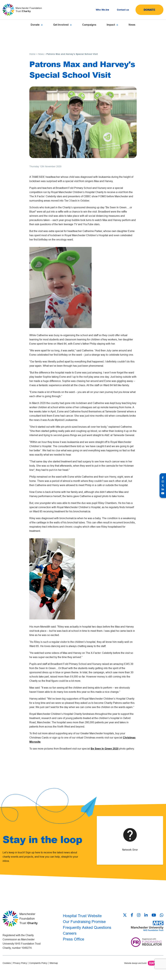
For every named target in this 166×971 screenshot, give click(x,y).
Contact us (123, 9)
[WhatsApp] (161, 915)
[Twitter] (126, 915)
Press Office (73, 939)
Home (32, 54)
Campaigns (89, 24)
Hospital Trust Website (82, 916)
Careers (70, 933)
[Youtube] (154, 915)
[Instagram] (138, 915)
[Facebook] (132, 915)
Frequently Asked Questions (87, 927)
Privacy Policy (20, 963)
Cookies (7, 963)
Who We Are (102, 9)
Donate (149, 10)
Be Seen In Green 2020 (105, 748)
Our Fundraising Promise (84, 921)
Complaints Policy (38, 963)
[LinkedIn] (146, 915)
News (132, 24)
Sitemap (53, 963)
